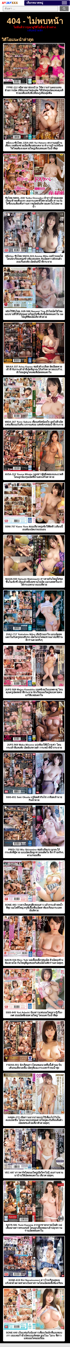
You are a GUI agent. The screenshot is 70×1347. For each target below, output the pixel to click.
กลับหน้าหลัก (35, 30)
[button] (64, 3)
